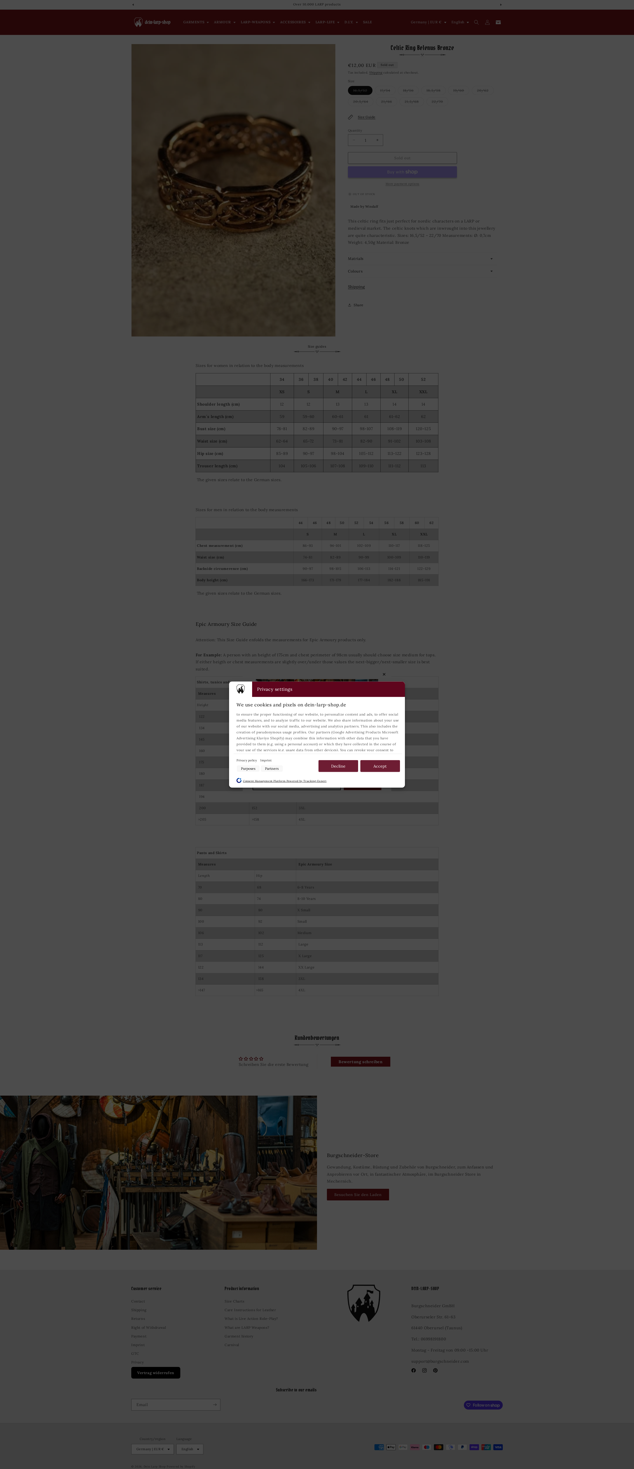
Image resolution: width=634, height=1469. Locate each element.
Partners (272, 768)
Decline (338, 765)
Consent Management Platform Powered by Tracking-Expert (284, 780)
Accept (380, 765)
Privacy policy (247, 760)
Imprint (266, 760)
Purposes (248, 768)
